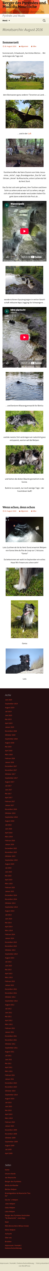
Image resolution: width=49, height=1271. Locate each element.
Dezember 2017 (11, 766)
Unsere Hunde (10, 1173)
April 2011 (8, 1067)
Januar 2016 (9, 844)
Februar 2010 (10, 1122)
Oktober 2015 (10, 856)
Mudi (7, 1222)
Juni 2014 (8, 919)
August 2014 (9, 911)
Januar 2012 (9, 1032)
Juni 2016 (8, 829)
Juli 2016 (8, 825)
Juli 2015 (8, 868)
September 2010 (11, 1095)
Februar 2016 (10, 840)
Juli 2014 (8, 915)
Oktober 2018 (10, 735)
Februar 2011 (10, 1075)
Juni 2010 (8, 1106)
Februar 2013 (10, 981)
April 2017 (8, 797)
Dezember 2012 (11, 989)
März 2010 (9, 1118)
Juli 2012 (8, 1008)
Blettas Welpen (10, 1189)
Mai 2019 (8, 719)
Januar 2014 (9, 938)
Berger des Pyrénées (13, 1181)
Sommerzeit (11, 42)
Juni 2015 (8, 872)
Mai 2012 (8, 1016)
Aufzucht (8, 1234)
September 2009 (11, 1141)
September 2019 (11, 703)
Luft (30, 133)
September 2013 (11, 954)
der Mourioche (10, 1177)
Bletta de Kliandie (11, 1185)
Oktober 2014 (10, 903)
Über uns (8, 1237)
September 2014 (11, 907)
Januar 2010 (9, 1126)
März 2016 (9, 836)
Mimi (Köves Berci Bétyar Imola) (17, 1226)
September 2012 (11, 1001)
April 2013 (8, 973)
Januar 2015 (9, 891)
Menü (5, 20)
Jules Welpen (10, 1204)
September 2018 (11, 739)
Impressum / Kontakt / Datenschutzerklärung (17, 1263)
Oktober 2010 (10, 1091)
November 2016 (11, 809)
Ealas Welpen (10, 1207)
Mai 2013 (8, 969)
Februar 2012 (10, 1028)
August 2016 (9, 821)
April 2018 (8, 750)
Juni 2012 (8, 1012)
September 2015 (11, 860)
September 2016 (11, 817)
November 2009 (11, 1134)
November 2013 (11, 946)
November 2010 (11, 1087)
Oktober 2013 (10, 950)
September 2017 (11, 778)
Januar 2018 (9, 762)
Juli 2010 (8, 1102)
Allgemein (24, 46)
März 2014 (9, 930)
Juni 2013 (8, 965)
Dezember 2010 (11, 1083)
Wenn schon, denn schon (19, 507)
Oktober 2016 (10, 813)
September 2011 (11, 1048)
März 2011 (9, 1071)
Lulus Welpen (10, 1211)
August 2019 (9, 707)
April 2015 (8, 879)
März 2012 (9, 1024)
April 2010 (8, 1114)
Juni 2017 (8, 790)
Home (7, 1170)
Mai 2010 (8, 1110)
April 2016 (8, 833)
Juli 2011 (8, 1055)
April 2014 (8, 926)
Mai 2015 (8, 876)
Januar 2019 (9, 727)
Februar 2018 (10, 758)
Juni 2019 (8, 715)
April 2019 (8, 723)
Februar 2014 (10, 934)
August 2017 (9, 782)
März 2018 (9, 754)
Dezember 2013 (11, 942)
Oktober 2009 (10, 1138)
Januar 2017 (9, 805)
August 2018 (9, 743)
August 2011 (9, 1052)
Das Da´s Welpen (11, 1200)
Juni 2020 (8, 700)
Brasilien (8, 1241)
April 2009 (8, 1153)
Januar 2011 (9, 1079)
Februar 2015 (10, 887)
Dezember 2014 (11, 895)
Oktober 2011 (10, 1044)
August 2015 (9, 864)
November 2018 (11, 731)
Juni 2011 (8, 1059)
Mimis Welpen (10, 1230)
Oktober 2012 (10, 997)
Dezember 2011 (11, 1036)
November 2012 (11, 993)
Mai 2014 (8, 922)
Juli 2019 (8, 711)
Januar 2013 (9, 985)
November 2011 (11, 1040)
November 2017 (11, 770)
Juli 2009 (8, 1149)
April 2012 (8, 1020)
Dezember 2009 (11, 1130)
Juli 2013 (8, 962)
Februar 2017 (10, 801)
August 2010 (9, 1098)
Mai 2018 (8, 746)
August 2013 (9, 958)
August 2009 (9, 1145)
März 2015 (9, 883)
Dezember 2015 (11, 848)
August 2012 (9, 1005)
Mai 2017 (8, 793)
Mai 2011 (8, 1063)
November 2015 (11, 852)
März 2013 (9, 977)
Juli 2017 (8, 786)
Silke (34, 46)
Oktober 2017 (10, 774)
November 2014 (11, 899)
